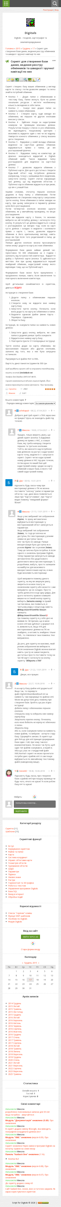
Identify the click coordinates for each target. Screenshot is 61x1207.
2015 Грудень (14, 1014)
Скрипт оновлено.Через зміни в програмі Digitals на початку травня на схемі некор (30, 1147)
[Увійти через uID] (25, 797)
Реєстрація (48, 10)
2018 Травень (14, 1048)
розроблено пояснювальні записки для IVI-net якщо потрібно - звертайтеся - (27, 1113)
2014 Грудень (14, 1003)
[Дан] (8, 482)
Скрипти (12, 389)
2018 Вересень (15, 1054)
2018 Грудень (14, 1057)
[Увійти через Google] (34, 797)
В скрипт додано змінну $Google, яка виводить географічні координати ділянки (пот (28, 1130)
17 (33, 48)
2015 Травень (14, 1009)
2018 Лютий (14, 1045)
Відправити (21, 811)
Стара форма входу (30, 949)
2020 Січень (14, 1060)
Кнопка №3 (13, 1158)
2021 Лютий (14, 1062)
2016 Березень (15, 1020)
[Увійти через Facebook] (30, 797)
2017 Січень (14, 1037)
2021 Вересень (15, 1065)
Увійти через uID (30, 937)
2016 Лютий (14, 1017)
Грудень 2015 (30, 962)
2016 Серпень (14, 1028)
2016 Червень (14, 1026)
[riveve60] (8, 772)
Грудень (26, 48)
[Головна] (30, 26)
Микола (12, 393)
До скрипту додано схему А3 (19, 1183)
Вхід (56, 10)
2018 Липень (14, 1051)
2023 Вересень (15, 1071)
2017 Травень (14, 1040)
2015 (18, 48)
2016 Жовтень (15, 1031)
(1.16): (25, 1154)
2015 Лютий (14, 1006)
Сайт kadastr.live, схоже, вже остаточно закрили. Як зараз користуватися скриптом (30, 1190)
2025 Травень (14, 1074)
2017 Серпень (14, 1043)
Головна (9, 48)
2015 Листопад (15, 1012)
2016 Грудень (14, 1034)
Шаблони (10, 831)
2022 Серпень (14, 1068)
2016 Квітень (14, 1023)
